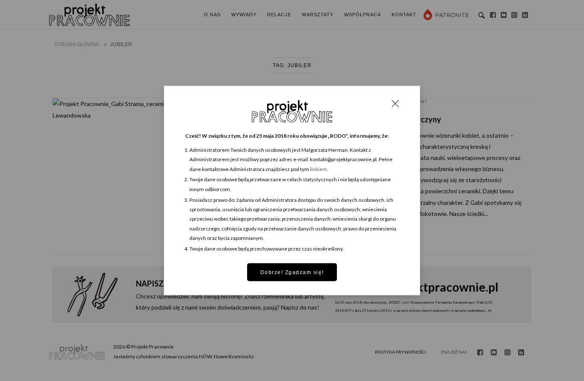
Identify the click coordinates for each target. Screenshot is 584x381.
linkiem (318, 168)
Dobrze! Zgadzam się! (292, 272)
